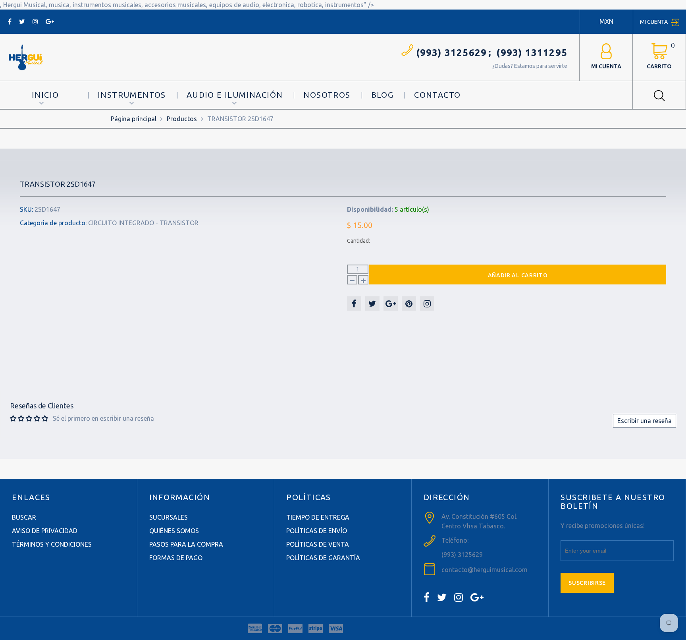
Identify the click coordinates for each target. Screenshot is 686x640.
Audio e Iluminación (235, 94)
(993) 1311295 (531, 52)
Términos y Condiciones (52, 544)
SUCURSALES (168, 517)
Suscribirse (587, 583)
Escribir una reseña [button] (644, 420)
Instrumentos (132, 94)
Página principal (133, 118)
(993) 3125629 (451, 52)
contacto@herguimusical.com (484, 569)
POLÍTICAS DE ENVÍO (316, 530)
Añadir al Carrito (518, 275)
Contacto (437, 94)
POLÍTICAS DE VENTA (317, 544)
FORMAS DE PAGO (175, 557)
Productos (182, 118)
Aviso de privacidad (44, 530)
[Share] (354, 303)
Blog (382, 94)
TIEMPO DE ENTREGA (317, 517)
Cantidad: (358, 241)
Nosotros (326, 94)
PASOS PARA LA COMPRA (186, 544)
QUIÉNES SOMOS (174, 530)
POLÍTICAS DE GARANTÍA (323, 557)
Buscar (24, 517)
